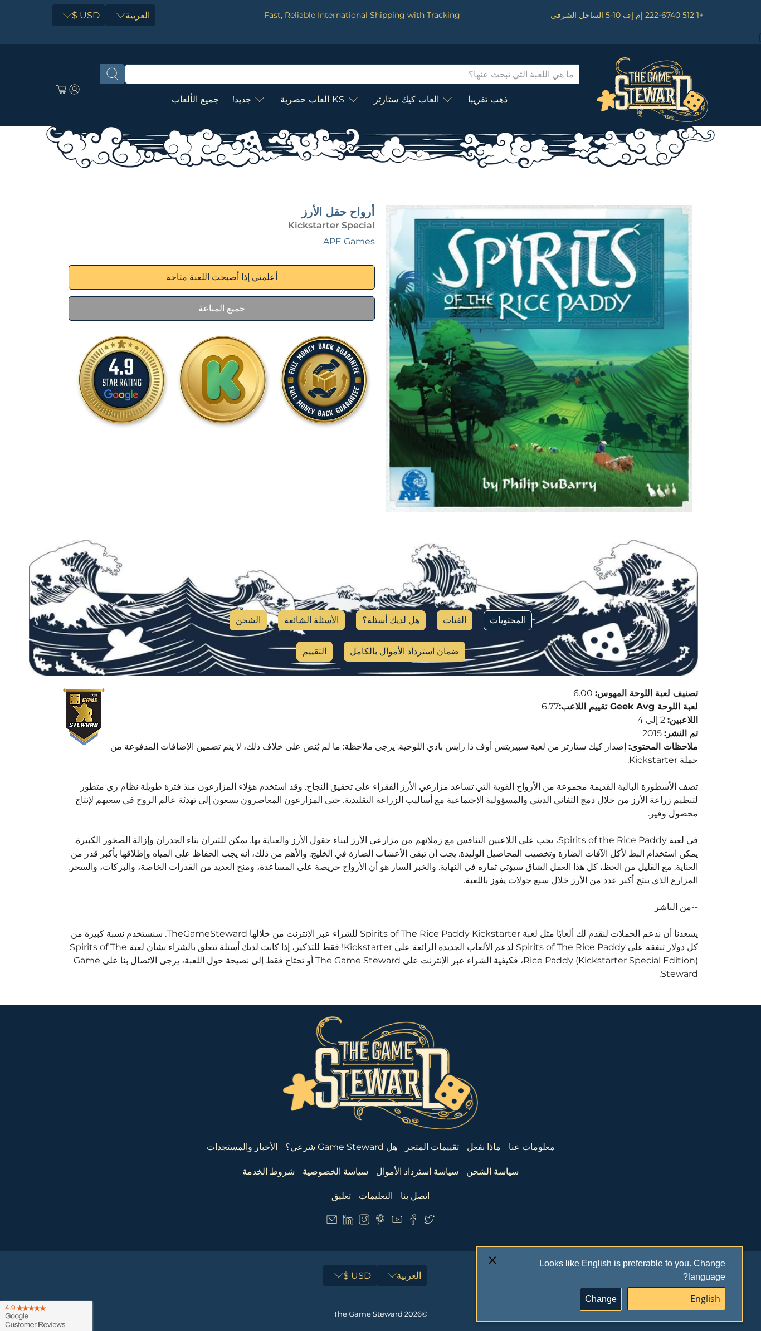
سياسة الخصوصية (335, 1171)
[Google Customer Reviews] (46, 1316)
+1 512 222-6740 (674, 15)
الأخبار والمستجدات (242, 1147)
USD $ (86, 15)
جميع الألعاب (195, 99)
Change (601, 1299)
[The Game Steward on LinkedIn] (348, 1221)
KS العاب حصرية (312, 99)
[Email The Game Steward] (331, 1221)
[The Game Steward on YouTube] (397, 1221)
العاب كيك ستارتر (406, 99)
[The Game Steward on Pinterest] (380, 1221)
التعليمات (376, 1196)
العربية (137, 15)
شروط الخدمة (268, 1171)
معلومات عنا (532, 1147)
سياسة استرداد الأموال (417, 1171)
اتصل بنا (415, 1196)
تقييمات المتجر (432, 1147)
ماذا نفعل (484, 1147)
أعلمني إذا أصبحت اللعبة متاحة (221, 277)
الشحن (248, 620)
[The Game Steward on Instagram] (364, 1221)
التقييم (314, 651)
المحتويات (508, 620)
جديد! (241, 99)
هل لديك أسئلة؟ (390, 620)
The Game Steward (368, 1313)
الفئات (454, 620)
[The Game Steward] (652, 89)
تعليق (341, 1196)
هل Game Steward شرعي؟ (341, 1147)
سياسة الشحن (492, 1171)
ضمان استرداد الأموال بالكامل (404, 651)
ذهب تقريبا (488, 99)
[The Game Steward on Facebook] (413, 1221)
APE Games (349, 241)
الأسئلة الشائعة (311, 620)
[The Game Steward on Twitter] (429, 1221)
